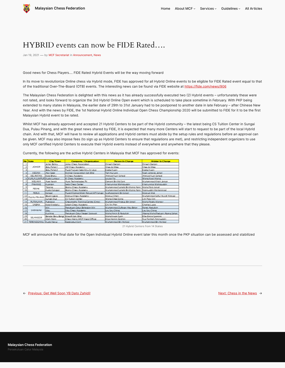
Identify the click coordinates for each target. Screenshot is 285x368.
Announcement (82, 55)
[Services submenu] (216, 8)
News (97, 55)
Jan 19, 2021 (31, 55)
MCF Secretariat (59, 55)
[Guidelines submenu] (239, 8)
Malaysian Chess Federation (60, 8)
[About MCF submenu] (194, 8)
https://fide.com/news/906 (205, 86)
